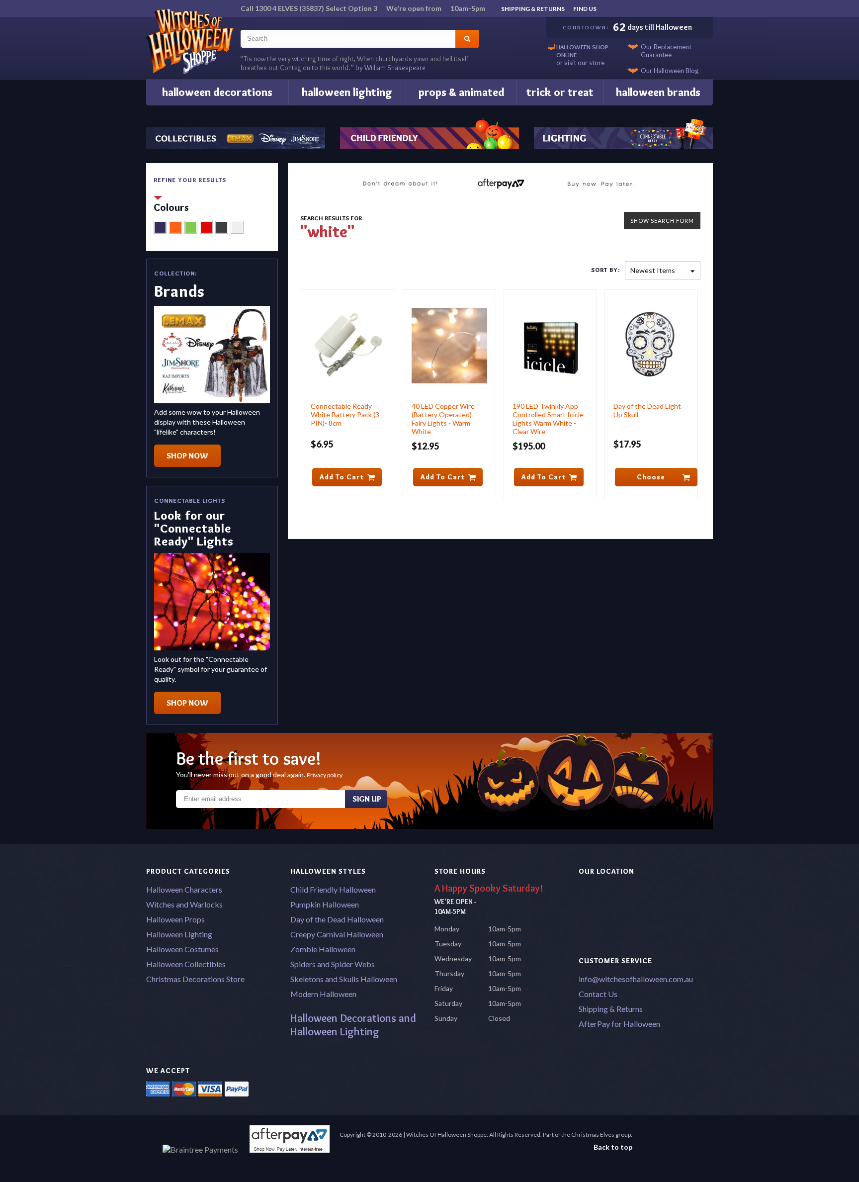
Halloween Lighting (347, 92)
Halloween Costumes (182, 949)
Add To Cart (342, 476)
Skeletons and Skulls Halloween (343, 979)
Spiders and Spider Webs (332, 964)
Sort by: (605, 269)
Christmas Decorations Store (195, 979)
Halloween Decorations (217, 92)
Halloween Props (175, 919)
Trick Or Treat (560, 92)
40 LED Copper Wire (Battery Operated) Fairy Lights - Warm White (443, 419)
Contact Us (598, 994)
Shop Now (187, 455)
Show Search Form (662, 220)
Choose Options (651, 479)
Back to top (613, 1147)
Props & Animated (461, 92)
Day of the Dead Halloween (337, 919)
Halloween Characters (184, 889)
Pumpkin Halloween (324, 904)
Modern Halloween (323, 994)
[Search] (467, 39)
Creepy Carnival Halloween (336, 934)
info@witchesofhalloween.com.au (636, 979)
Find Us (585, 8)
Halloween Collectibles (186, 964)
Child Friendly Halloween (333, 889)
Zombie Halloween (322, 949)
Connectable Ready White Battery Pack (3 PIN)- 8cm (345, 414)
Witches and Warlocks (184, 904)
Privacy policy (325, 775)
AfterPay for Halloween (619, 1023)
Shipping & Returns (533, 8)
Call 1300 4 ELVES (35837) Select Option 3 (363, 8)
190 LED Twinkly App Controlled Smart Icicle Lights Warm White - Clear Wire (548, 419)
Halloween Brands (658, 92)
